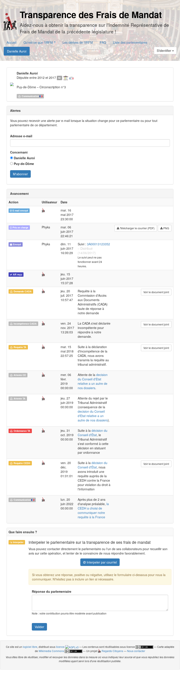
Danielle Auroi (16, 51)
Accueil (11, 42)
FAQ (103, 42)
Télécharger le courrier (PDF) (137, 228)
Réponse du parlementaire (51, 591)
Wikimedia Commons (51, 651)
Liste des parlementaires (130, 42)
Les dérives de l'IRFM (78, 42)
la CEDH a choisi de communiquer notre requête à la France (93, 510)
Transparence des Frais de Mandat (91, 14)
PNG (166, 228)
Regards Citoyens (112, 651)
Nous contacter (136, 651)
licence (60, 647)
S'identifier (164, 50)
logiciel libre (30, 647)
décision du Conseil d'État (92, 432)
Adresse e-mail (21, 136)
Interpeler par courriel (101, 562)
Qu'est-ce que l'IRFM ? (39, 42)
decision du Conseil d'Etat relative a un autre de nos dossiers (93, 381)
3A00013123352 (98, 244)
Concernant (19, 152)
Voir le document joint (156, 292)
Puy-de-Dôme (23, 163)
